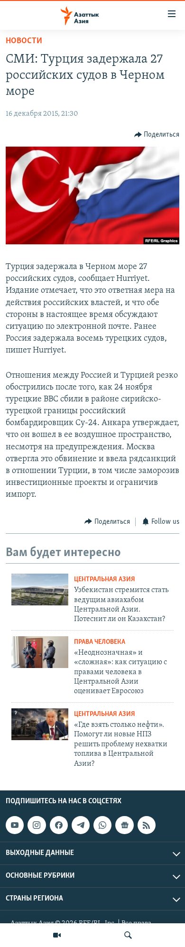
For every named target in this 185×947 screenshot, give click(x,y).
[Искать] (128, 935)
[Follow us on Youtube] (15, 825)
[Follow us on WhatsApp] (102, 825)
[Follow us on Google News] (124, 825)
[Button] (157, 135)
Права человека (99, 642)
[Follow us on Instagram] (37, 825)
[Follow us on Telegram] (81, 825)
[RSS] (147, 825)
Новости (24, 41)
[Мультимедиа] (57, 935)
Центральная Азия (104, 579)
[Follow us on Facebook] (59, 825)
